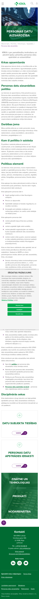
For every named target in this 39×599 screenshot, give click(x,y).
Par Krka (13, 44)
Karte (33, 589)
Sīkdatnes (21, 585)
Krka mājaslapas (6, 577)
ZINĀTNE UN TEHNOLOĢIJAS (19, 480)
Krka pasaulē (19, 552)
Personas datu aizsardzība (10, 589)
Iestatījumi (19, 309)
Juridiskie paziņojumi (8, 585)
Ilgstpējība (30, 44)
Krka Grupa (21, 44)
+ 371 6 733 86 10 (21, 546)
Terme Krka (27, 574)
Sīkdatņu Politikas (7, 300)
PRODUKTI (19, 496)
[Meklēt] (32, 3)
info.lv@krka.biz (25, 548)
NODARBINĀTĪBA (19, 511)
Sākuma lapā (5, 44)
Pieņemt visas (19, 305)
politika (14, 364)
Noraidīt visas (19, 314)
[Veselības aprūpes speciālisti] (37, 3)
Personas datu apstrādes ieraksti (17, 387)
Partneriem (25, 589)
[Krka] (20, 3)
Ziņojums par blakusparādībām (19, 554)
